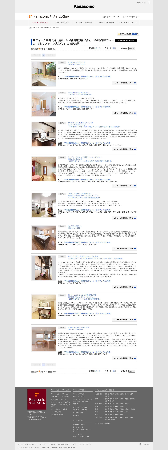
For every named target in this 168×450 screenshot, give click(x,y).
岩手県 (122, 394)
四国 (96, 414)
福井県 (122, 403)
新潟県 (107, 403)
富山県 (112, 403)
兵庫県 (122, 409)
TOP (34, 27)
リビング (89, 399)
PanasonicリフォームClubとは (59, 394)
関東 (96, 399)
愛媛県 (117, 414)
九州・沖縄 (98, 417)
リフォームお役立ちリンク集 (81, 437)
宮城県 (126, 394)
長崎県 (117, 417)
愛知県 (117, 406)
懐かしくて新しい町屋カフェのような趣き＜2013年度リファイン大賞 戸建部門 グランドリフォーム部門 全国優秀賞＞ (95, 257)
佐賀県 (112, 417)
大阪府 (117, 409)
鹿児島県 (107, 419)
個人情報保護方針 (63, 444)
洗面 (83, 401)
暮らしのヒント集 (78, 427)
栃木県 (112, 401)
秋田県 (117, 394)
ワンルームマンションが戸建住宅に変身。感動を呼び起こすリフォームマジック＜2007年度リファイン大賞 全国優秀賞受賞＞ (84, 297)
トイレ (79, 401)
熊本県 (122, 417)
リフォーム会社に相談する (102, 423)
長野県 (126, 403)
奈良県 (126, 409)
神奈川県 (132, 399)
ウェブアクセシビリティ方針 (46, 444)
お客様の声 (76, 415)
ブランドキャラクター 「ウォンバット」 (57, 415)
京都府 (112, 409)
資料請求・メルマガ (111, 17)
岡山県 (117, 412)
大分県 (126, 417)
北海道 (107, 394)
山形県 (131, 394)
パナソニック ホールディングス (81, 444)
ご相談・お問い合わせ (106, 23)
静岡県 (112, 406)
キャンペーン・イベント (128, 23)
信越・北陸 (98, 403)
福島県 (107, 396)
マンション (81, 396)
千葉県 (122, 399)
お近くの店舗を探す (62, 23)
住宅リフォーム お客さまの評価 (60, 402)
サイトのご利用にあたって (26, 444)
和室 (86, 401)
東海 (96, 406)
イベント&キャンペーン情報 (59, 409)
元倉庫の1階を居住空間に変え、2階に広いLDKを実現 (79, 328)
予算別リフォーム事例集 (80, 409)
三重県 (122, 406)
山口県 (126, 412)
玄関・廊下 (76, 403)
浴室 (74, 401)
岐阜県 (107, 406)
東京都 (126, 399)
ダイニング (82, 399)
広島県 (122, 412)
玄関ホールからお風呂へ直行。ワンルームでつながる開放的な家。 (80, 94)
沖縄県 (113, 419)
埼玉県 (117, 399)
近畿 (96, 409)
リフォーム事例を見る (40, 23)
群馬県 (112, 399)
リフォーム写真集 (78, 412)
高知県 (122, 414)
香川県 (112, 414)
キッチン (75, 399)
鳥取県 (107, 412)
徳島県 (107, 414)
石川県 (117, 403)
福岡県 (107, 417)
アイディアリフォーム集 (80, 407)
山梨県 (107, 401)
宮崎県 (131, 417)
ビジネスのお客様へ (131, 17)
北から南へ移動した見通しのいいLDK (75, 227)
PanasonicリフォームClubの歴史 (60, 396)
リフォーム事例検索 (44, 27)
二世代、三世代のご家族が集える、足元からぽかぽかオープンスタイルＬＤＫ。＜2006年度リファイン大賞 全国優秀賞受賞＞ (84, 196)
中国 (96, 412)
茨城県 (107, 399)
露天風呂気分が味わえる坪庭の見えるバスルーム (76, 63)
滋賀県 (107, 409)
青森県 (112, 394)
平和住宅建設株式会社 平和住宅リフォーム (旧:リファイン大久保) (87, 77)
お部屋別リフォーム (78, 424)
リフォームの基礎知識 (84, 23)
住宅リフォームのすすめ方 (58, 399)
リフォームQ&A (77, 434)
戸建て (75, 396)
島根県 (112, 412)
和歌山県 (132, 409)
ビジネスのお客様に (56, 412)
